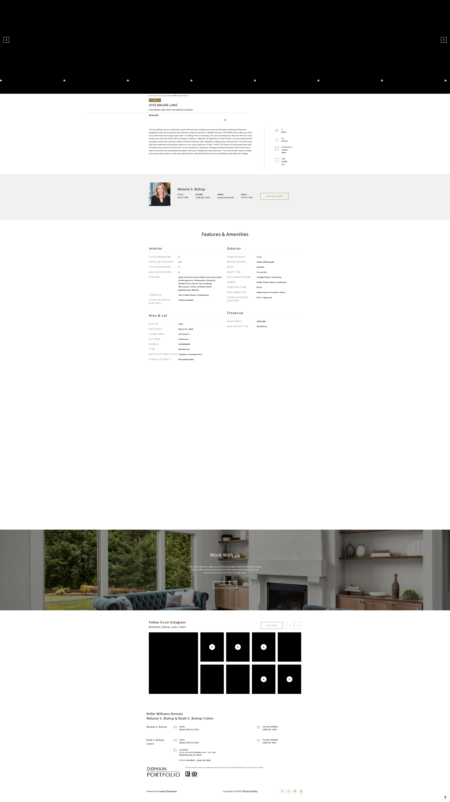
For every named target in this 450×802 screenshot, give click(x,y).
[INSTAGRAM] (288, 791)
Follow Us (271, 625)
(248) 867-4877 (269, 743)
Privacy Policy (250, 791)
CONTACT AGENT (274, 196)
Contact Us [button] (225, 585)
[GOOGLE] (294, 791)
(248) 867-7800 (203, 197)
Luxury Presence (168, 791)
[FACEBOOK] (282, 791)
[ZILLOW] (301, 791)
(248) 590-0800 (204, 760)
